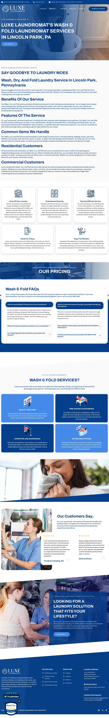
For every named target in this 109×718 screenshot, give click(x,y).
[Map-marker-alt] (106, 710)
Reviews (63, 8)
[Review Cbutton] (11, 709)
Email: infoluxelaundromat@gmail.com (96, 698)
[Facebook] (98, 710)
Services (52, 8)
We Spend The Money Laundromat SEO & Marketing (28, 710)
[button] (29, 304)
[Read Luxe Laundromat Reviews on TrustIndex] (11, 697)
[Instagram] (102, 710)
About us (72, 8)
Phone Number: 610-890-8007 (93, 700)
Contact (82, 8)
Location (43, 8)
